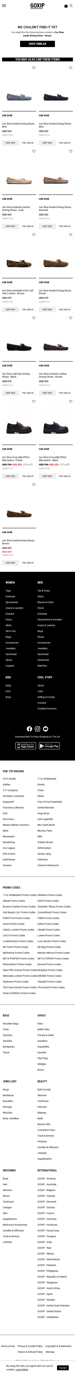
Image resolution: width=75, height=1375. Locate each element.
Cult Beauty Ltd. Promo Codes (19, 912)
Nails (40, 1118)
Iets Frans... (9, 819)
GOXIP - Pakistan (47, 1265)
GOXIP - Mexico (46, 1253)
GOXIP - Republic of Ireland (52, 1276)
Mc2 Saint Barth (46, 824)
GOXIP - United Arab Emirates (53, 1305)
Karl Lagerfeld (45, 819)
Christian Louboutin (13, 796)
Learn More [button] (22, 1369)
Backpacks (9, 1046)
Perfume (42, 1141)
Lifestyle (42, 1153)
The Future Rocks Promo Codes (20, 987)
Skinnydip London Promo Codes (20, 975)
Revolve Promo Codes (49, 964)
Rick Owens (9, 853)
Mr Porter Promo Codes (15, 947)
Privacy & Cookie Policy (30, 1346)
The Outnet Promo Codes (51, 987)
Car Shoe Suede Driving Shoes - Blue (18, 125)
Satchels (7, 1041)
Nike (40, 836)
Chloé (41, 790)
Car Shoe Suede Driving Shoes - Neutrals (55, 208)
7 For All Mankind (47, 778)
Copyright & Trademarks (58, 1346)
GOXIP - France (46, 1213)
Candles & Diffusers (48, 1147)
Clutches (7, 1035)
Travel (6, 1052)
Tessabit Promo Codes (50, 981)
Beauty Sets (44, 1124)
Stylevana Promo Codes (16, 981)
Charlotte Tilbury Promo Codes (54, 906)
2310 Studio (9, 778)
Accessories (12, 642)
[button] (37, 44)
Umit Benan (9, 859)
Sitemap (50, 1352)
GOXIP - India (45, 1242)
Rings (6, 1089)
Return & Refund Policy (30, 1352)
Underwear (43, 660)
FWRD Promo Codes (48, 918)
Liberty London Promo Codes (18, 929)
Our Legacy (9, 848)
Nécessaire (9, 836)
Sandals (42, 1052)
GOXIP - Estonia (46, 1207)
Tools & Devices (46, 1135)
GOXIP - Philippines (48, 1271)
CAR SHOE (7, 115)
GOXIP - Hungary (47, 1236)
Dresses (10, 613)
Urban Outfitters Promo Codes (19, 993)
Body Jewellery (11, 1118)
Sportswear (12, 602)
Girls (8, 691)
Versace (7, 865)
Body (5, 1178)
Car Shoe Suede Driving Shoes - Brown (55, 292)
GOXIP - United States (49, 1311)
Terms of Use (8, 1346)
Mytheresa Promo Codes (16, 952)
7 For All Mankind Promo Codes (20, 895)
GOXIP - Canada (46, 1195)
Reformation (44, 848)
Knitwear (10, 596)
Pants (9, 619)
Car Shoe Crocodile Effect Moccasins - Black (52, 459)
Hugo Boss (43, 813)
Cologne (7, 1207)
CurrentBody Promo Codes (52, 912)
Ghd (5, 813)
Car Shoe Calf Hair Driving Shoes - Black (16, 375)
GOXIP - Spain (45, 1294)
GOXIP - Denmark (47, 1201)
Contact (42, 702)
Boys (8, 697)
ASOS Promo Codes (48, 900)
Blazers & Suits (46, 602)
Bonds (41, 784)
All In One (11, 631)
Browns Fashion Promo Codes (19, 906)
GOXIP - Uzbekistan (48, 1317)
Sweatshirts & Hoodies (50, 619)
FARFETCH (7, 135)
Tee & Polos (44, 590)
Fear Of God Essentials (50, 801)
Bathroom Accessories (15, 1224)
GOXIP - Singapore (48, 1282)
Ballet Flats (44, 1029)
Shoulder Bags (10, 1023)
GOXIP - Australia (47, 1184)
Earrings (7, 1106)
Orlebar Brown (45, 842)
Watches (42, 665)
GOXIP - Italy (44, 1247)
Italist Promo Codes (48, 923)
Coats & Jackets (14, 608)
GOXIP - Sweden (46, 1299)
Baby (8, 685)
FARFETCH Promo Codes (16, 918)
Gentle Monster (46, 807)
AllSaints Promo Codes (50, 895)
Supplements (45, 1158)
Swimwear (11, 654)
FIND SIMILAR (27, 143)
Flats (40, 1023)
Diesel (41, 796)
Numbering (9, 842)
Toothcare (43, 1101)
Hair (5, 1184)
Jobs (40, 691)
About (41, 685)
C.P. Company (10, 790)
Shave (6, 1195)
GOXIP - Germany (47, 1219)
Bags (8, 636)
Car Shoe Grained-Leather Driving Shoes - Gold (16, 208)
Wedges (42, 1064)
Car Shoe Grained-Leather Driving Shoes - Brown (53, 375)
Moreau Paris (45, 830)
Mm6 (5, 830)
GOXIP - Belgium (46, 1190)
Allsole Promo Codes (14, 900)
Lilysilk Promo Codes (49, 929)
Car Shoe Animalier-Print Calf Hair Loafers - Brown (17, 292)
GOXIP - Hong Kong (48, 1230)
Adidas (6, 784)
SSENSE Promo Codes (49, 975)
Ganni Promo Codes (13, 923)
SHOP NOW (10, 143)
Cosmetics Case (46, 1130)
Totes (6, 1029)
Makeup (42, 1112)
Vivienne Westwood (48, 865)
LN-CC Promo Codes (14, 935)
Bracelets (8, 1101)
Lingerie (10, 665)
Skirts (9, 625)
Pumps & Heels (46, 1035)
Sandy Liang (44, 853)
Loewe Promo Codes (49, 935)
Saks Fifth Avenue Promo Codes (20, 970)
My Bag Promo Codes (49, 947)
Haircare (42, 1106)
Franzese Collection (13, 807)
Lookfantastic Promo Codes (18, 941)
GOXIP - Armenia (47, 1178)
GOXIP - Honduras (47, 1224)
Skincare (42, 1095)
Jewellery (11, 648)
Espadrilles (43, 1046)
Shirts (41, 596)
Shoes (9, 660)
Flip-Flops (43, 1058)
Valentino (43, 859)
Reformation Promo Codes (17, 964)
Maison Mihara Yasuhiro (16, 824)
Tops (8, 590)
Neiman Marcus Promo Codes (54, 952)
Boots (41, 1069)
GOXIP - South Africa (49, 1288)
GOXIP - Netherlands (49, 1259)
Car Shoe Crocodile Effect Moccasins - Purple (15, 459)
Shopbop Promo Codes (50, 970)
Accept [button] (63, 1367)
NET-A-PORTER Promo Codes (18, 958)
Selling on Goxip (46, 697)
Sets (5, 1213)
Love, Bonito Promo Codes (52, 941)
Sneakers (42, 1041)
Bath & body (44, 1089)
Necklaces (8, 1095)
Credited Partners (47, 708)
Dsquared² (8, 801)
